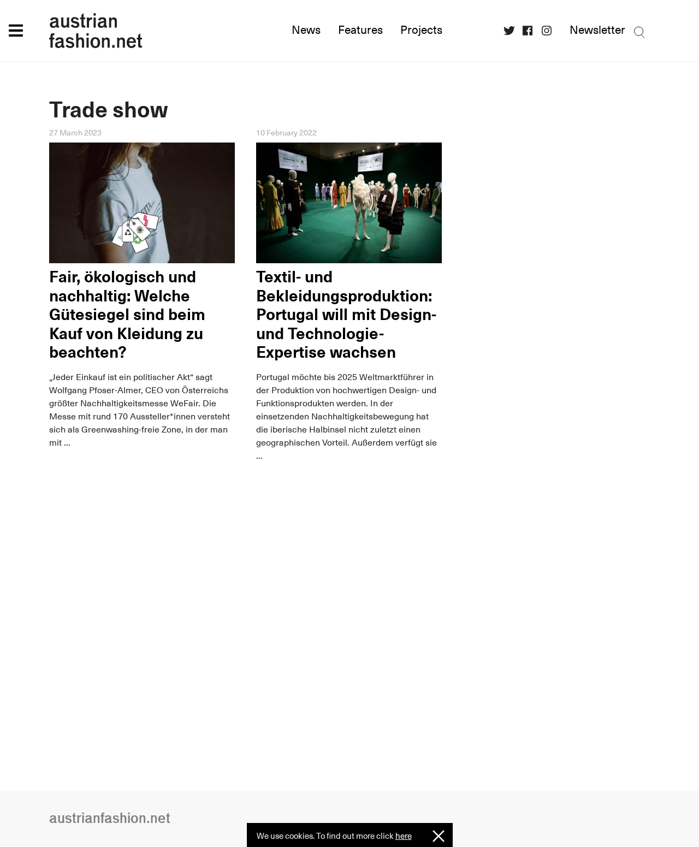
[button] (16, 30)
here (403, 836)
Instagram (550, 31)
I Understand (439, 836)
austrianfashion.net (142, 30)
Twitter (512, 31)
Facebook (531, 31)
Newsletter (597, 30)
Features (360, 30)
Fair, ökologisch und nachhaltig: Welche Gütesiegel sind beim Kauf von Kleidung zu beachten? (127, 314)
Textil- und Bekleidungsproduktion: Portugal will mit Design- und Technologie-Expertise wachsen (346, 314)
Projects (421, 30)
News (306, 30)
